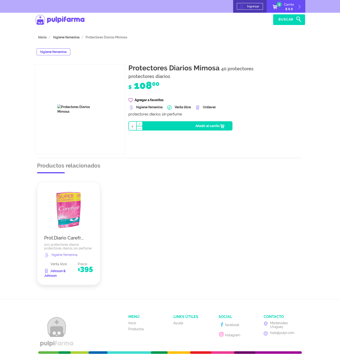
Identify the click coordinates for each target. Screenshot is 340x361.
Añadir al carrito (207, 126)
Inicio (245, 20)
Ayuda (263, 20)
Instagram (232, 335)
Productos (136, 329)
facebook (231, 325)
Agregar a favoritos (149, 100)
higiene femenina (66, 37)
